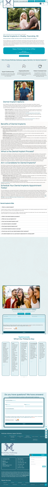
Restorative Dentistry (17, 34)
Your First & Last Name (10, 400)
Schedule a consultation (5, 182)
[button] (40, 3)
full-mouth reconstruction (30, 118)
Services (12, 34)
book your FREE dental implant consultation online (15, 197)
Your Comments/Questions (9, 408)
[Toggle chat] (45, 484)
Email (7, 404)
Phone (27, 404)
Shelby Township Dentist (7, 34)
